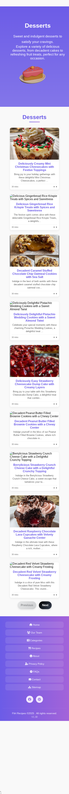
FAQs (35, 671)
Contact (36, 679)
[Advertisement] (34, 755)
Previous (27, 605)
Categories (35, 640)
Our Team (36, 632)
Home (36, 624)
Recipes (36, 648)
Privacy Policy (36, 663)
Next (45, 605)
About (35, 656)
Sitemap (36, 687)
